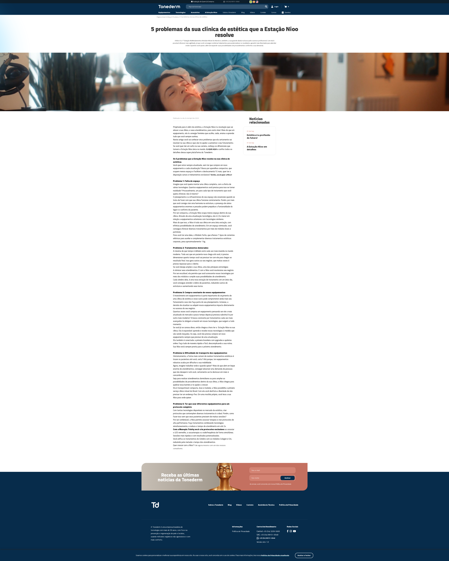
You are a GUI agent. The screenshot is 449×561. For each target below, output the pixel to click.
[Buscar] (266, 6)
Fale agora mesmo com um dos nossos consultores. (199, 447)
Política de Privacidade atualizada (275, 555)
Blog (230, 505)
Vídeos (239, 505)
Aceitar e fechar (304, 555)
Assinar (288, 477)
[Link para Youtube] (294, 531)
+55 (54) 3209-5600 (271, 531)
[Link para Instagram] (291, 531)
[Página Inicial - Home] (169, 6)
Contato (249, 505)
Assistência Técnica (266, 505)
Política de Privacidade (283, 484)
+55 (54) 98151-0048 (232, 1)
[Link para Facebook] (287, 531)
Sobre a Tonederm (215, 505)
